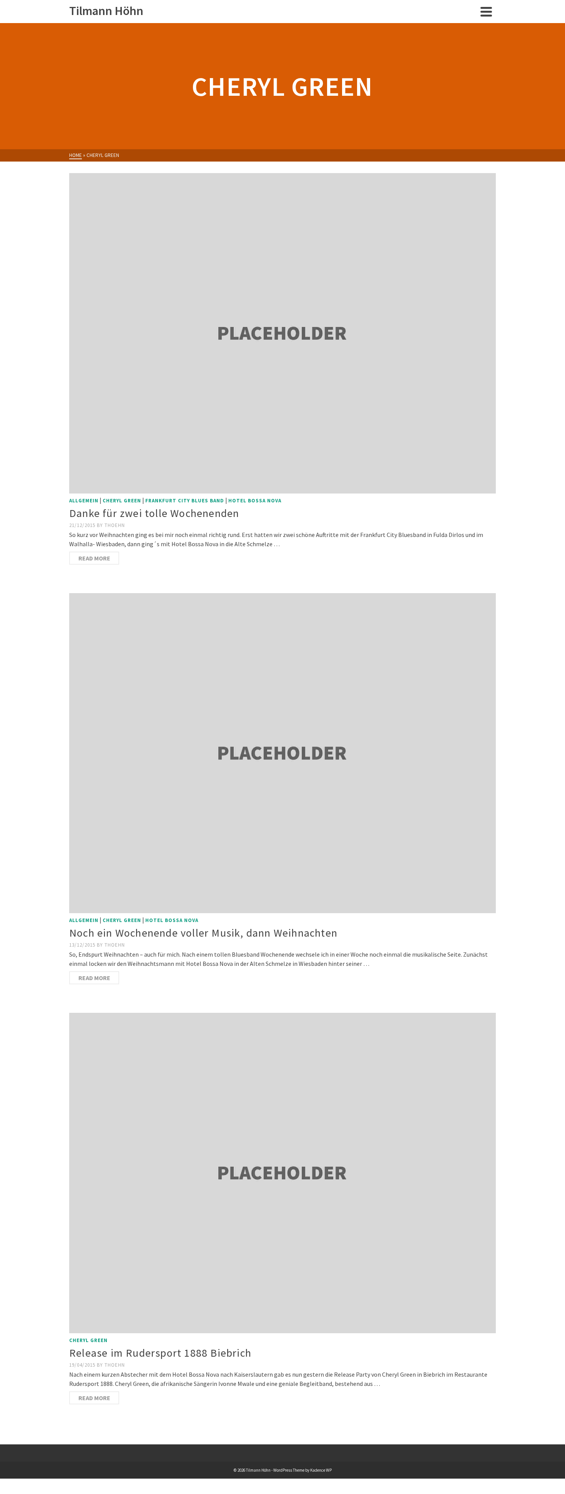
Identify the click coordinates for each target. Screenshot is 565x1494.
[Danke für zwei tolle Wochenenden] (282, 333)
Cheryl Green (122, 500)
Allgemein (83, 500)
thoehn (115, 525)
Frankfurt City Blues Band (184, 500)
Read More (94, 558)
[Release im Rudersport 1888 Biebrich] (282, 1173)
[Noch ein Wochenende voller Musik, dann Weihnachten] (282, 753)
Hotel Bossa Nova (254, 500)
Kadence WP (321, 1470)
